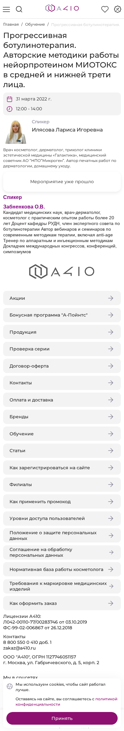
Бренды (19, 417)
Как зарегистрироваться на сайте (50, 468)
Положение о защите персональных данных (53, 535)
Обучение (35, 24)
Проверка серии (30, 349)
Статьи (17, 450)
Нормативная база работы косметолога (56, 569)
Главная (11, 24)
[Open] (113, 90)
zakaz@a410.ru (19, 648)
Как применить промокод (40, 501)
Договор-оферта (29, 366)
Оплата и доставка (31, 400)
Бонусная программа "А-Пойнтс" (48, 315)
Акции (17, 298)
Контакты (21, 383)
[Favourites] (105, 9)
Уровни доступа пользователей (47, 518)
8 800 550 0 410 (20, 642)
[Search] (19, 9)
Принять (62, 718)
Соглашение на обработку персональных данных (41, 552)
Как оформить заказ (33, 603)
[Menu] (6, 9)
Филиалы (21, 484)
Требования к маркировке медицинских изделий (58, 586)
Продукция (23, 332)
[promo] (117, 9)
